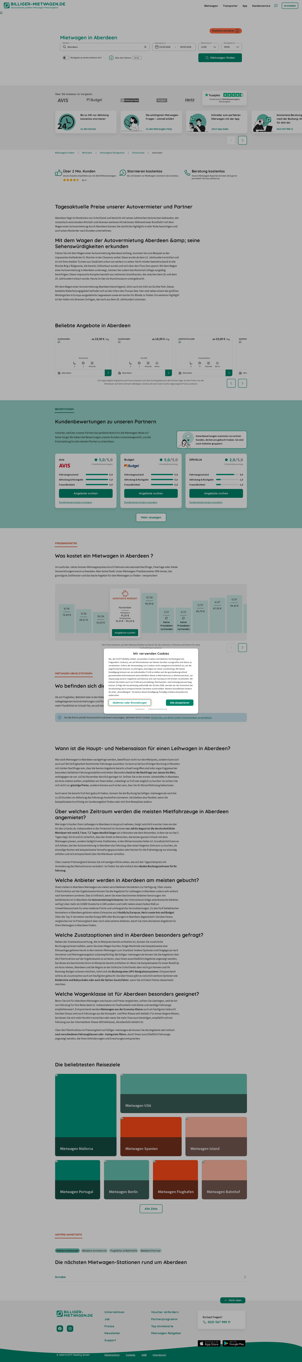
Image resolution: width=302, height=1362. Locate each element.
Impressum (140, 709)
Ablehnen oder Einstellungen (130, 702)
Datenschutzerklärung (157, 709)
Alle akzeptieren (179, 702)
